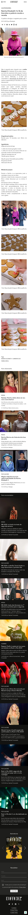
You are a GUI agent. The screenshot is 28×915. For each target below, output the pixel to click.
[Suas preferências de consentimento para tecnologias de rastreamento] (25, 912)
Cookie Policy (14, 912)
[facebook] (5, 24)
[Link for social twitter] (9, 904)
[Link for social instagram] (15, 904)
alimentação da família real (17, 78)
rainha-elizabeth (6, 358)
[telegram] (16, 24)
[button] (25, 848)
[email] (2, 24)
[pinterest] (7, 24)
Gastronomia (6, 8)
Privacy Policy (23, 887)
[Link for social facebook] (12, 904)
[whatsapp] (14, 24)
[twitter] (11, 24)
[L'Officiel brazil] (14, 2)
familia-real (5, 361)
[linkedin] (9, 24)
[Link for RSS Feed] (18, 904)
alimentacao (16, 358)
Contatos (14, 908)
